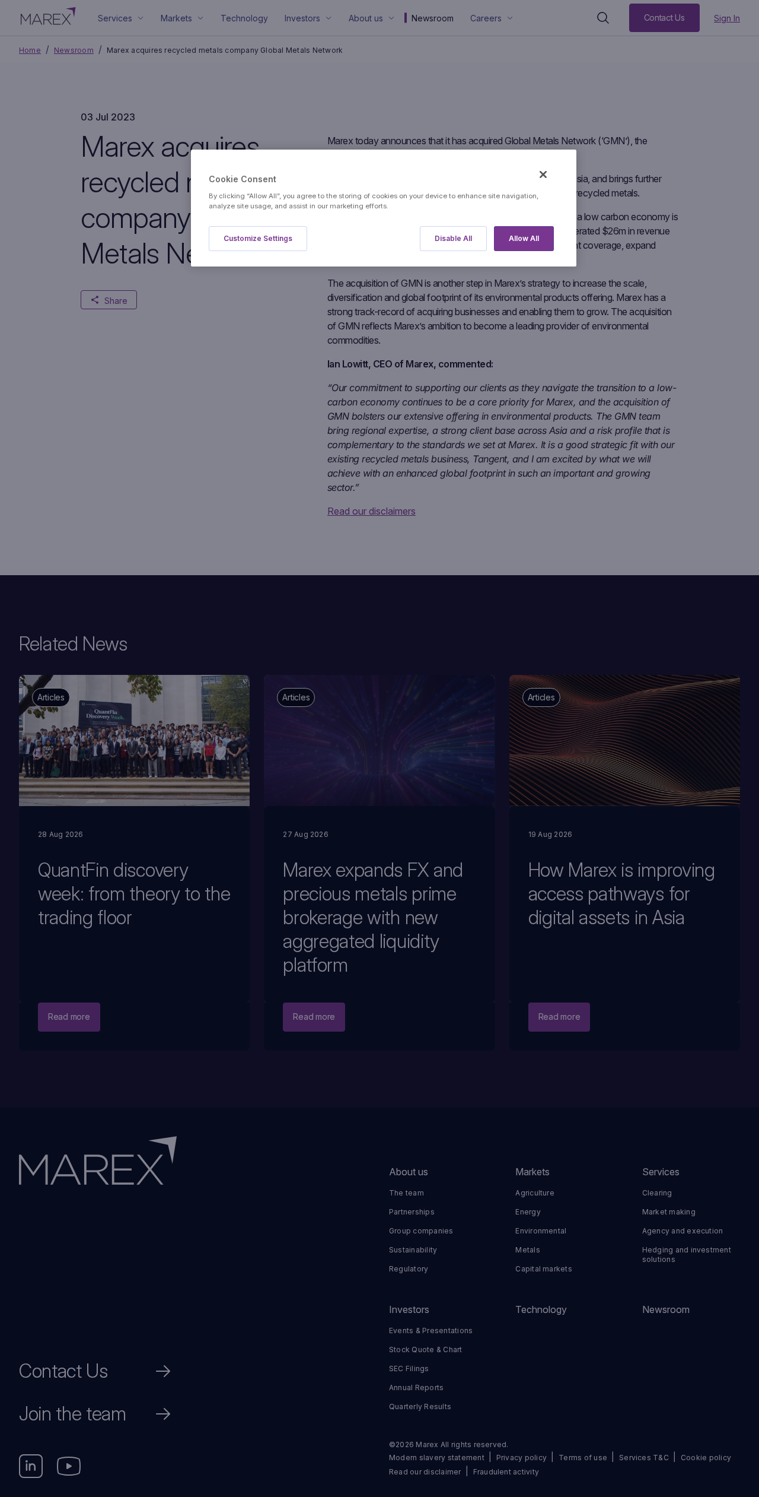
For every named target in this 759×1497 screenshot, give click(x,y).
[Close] (543, 174)
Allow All (524, 238)
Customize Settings (258, 238)
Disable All (453, 238)
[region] (383, 208)
